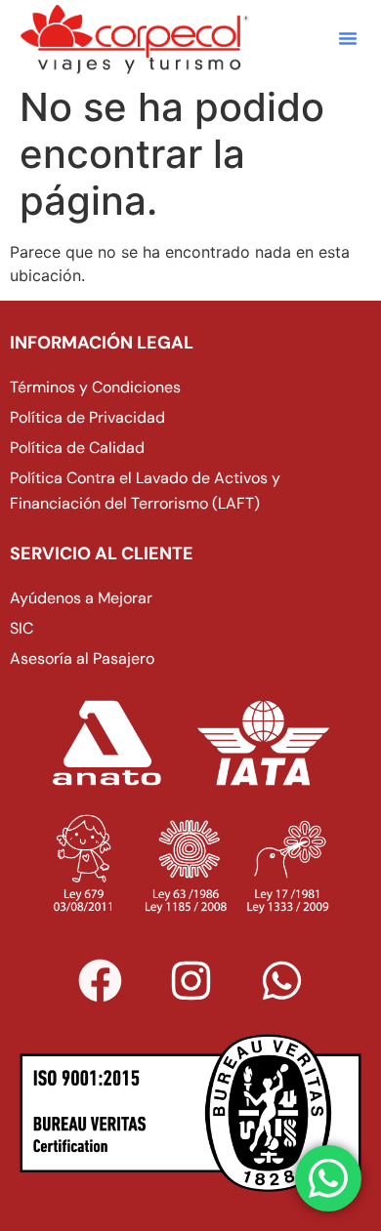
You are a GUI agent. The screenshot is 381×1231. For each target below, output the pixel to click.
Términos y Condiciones (95, 387)
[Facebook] (100, 980)
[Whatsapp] (281, 980)
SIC (21, 628)
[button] (347, 38)
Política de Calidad (77, 447)
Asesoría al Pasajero (82, 658)
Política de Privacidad (87, 417)
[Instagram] (190, 980)
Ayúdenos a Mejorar (81, 598)
